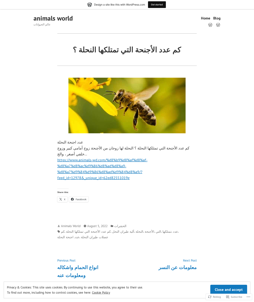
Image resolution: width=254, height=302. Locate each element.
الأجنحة (149, 231)
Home (205, 18)
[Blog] (217, 24)
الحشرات (120, 226)
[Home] (211, 24)
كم (63, 231)
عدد (175, 231)
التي (158, 231)
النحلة (139, 231)
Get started (157, 4)
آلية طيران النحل (123, 231)
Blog (217, 18)
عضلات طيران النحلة (94, 237)
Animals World (71, 226)
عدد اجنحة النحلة (68, 237)
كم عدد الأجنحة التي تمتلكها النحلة (88, 231)
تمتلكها (167, 231)
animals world (53, 18)
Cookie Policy (101, 292)
